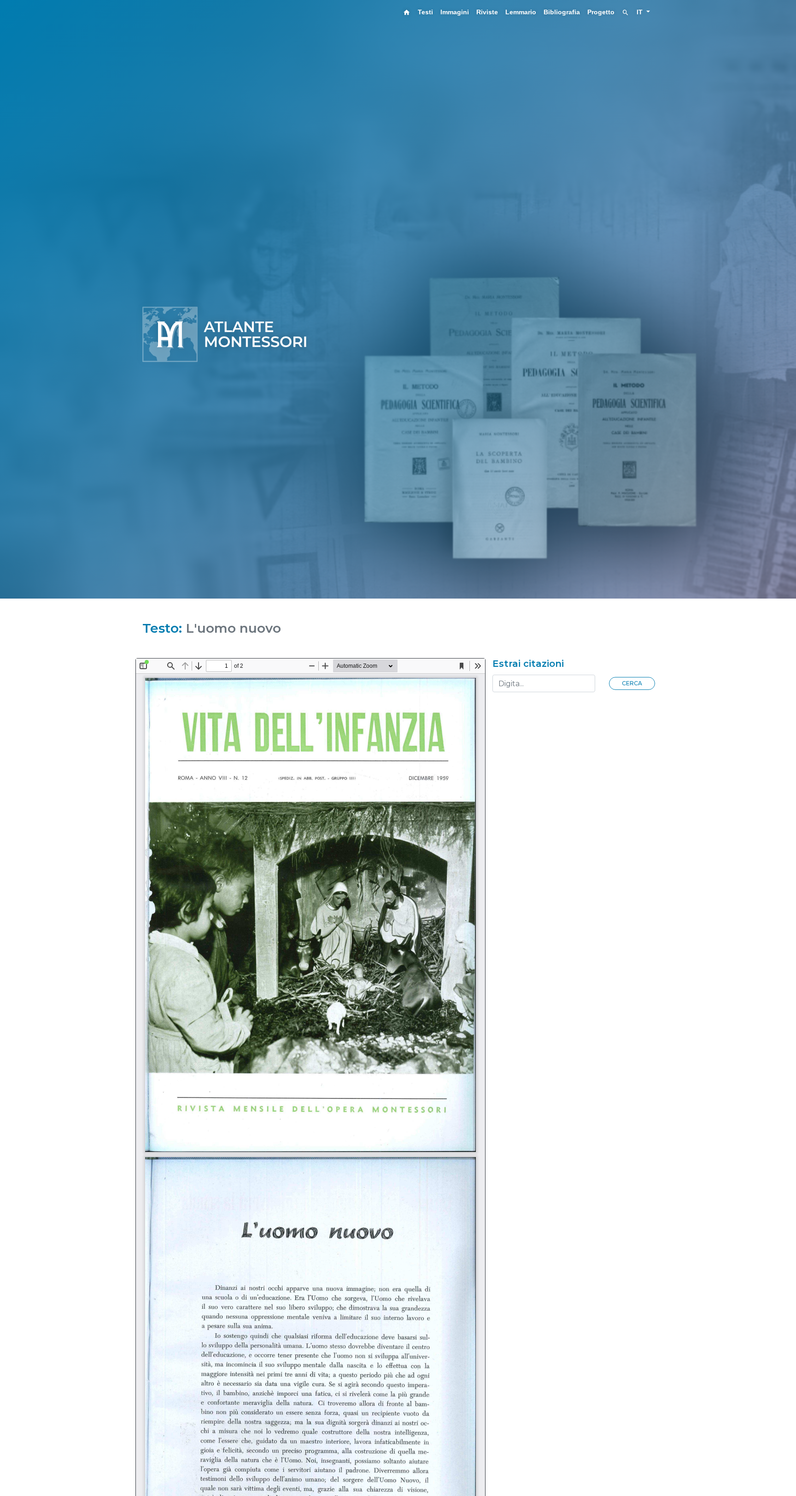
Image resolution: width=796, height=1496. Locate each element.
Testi (425, 12)
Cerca (632, 683)
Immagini (454, 12)
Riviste (487, 12)
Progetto (601, 12)
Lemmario (520, 12)
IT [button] (640, 12)
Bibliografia (562, 12)
